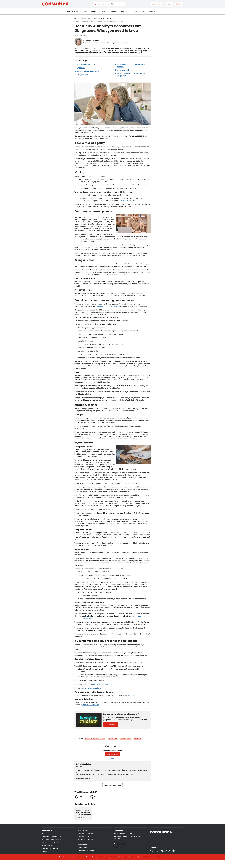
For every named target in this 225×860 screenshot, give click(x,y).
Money (94, 11)
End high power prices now (123, 833)
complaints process (100, 684)
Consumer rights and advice (52, 836)
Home (76, 18)
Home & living (72, 11)
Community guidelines (50, 848)
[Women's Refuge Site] (173, 850)
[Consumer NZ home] (55, 4)
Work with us (118, 847)
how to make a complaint (91, 688)
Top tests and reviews (86, 839)
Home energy (112, 738)
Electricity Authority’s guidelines (108, 306)
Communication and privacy (88, 71)
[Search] (96, 4)
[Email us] (151, 850)
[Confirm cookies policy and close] (223, 856)
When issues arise (123, 70)
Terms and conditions (50, 842)
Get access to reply (83, 778)
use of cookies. (157, 857)
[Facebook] (155, 850)
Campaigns (125, 11)
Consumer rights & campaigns (90, 18)
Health (113, 11)
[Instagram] (162, 850)
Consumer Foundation (86, 851)
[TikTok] (166, 850)
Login (169, 4)
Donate (178, 4)
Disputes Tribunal (134, 695)
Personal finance (125, 738)
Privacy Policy (47, 845)
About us (152, 11)
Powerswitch (126, 200)
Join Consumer (157, 4)
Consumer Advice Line (90, 705)
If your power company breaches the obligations (131, 74)
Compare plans (110, 724)
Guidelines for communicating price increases (131, 65)
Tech (85, 11)
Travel (103, 11)
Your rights (139, 11)
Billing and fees (82, 74)
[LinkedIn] (169, 850)
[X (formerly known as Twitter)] (158, 850)
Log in (112, 758)
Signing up (81, 68)
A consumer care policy (86, 64)
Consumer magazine (85, 833)
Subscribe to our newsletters (52, 839)
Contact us (46, 851)
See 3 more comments (112, 785)
